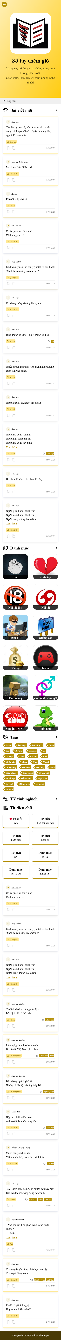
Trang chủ (10, 101)
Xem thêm (11, 447)
